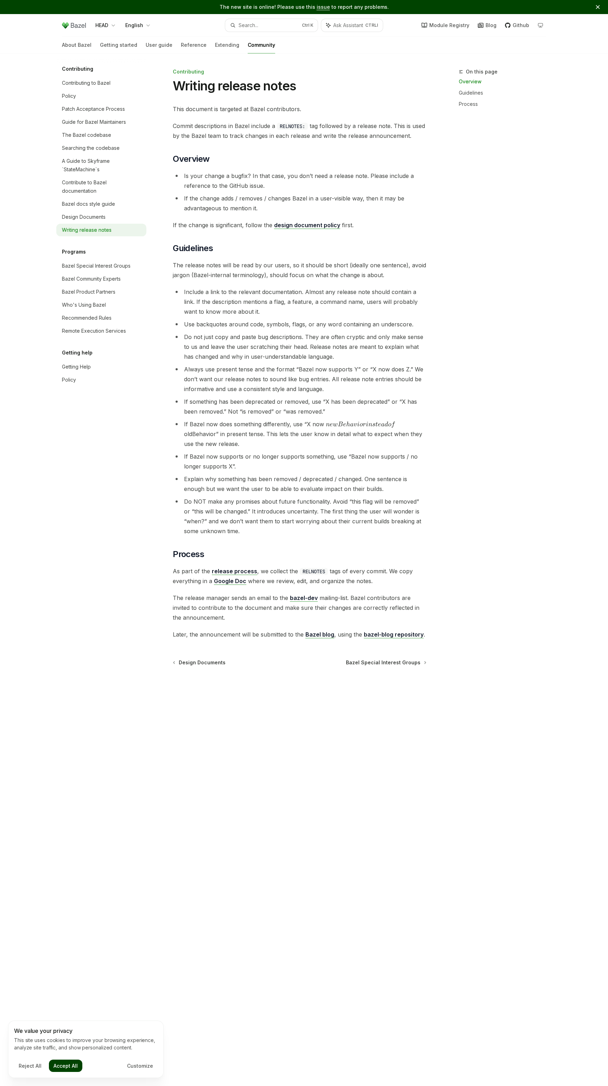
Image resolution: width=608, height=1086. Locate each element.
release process (234, 571)
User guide (159, 45)
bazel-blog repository (394, 634)
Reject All (30, 1066)
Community (261, 45)
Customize (140, 1066)
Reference (194, 45)
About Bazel (76, 45)
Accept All (65, 1066)
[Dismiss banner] (597, 7)
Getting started (118, 45)
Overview (470, 81)
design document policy (307, 225)
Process (468, 104)
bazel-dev (304, 597)
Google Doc (230, 580)
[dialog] (85, 1049)
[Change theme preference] (540, 25)
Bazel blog (319, 634)
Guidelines (471, 93)
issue (323, 7)
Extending (227, 45)
